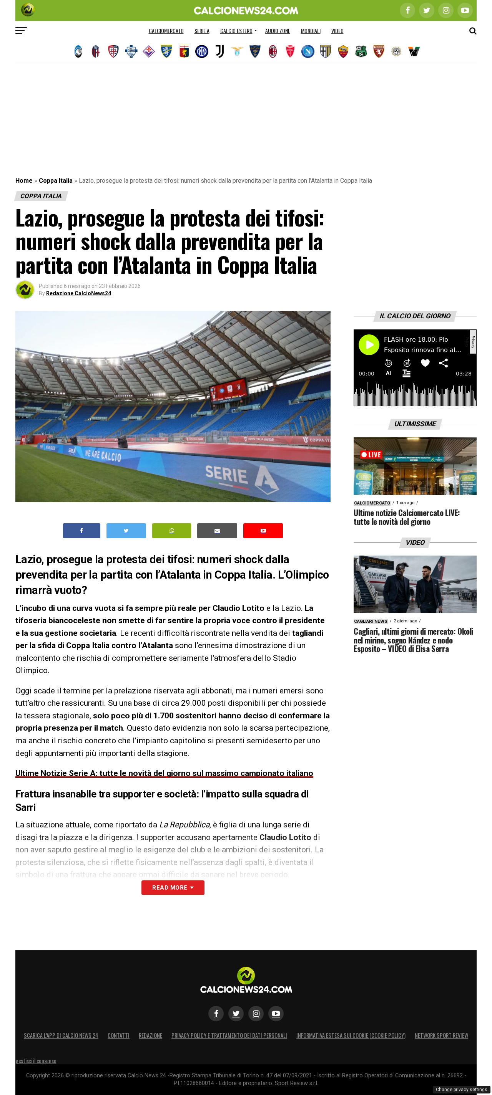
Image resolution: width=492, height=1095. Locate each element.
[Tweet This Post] (126, 530)
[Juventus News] (219, 51)
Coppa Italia (56, 180)
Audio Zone (277, 30)
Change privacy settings (461, 1089)
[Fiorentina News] (149, 51)
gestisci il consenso (35, 1061)
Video (337, 30)
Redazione (150, 1035)
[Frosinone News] (166, 51)
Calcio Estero (236, 30)
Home (24, 180)
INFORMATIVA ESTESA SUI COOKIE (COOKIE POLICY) (351, 1035)
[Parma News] (325, 51)
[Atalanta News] (78, 51)
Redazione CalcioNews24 (78, 293)
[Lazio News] (237, 51)
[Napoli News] (308, 51)
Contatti (119, 1035)
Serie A (201, 30)
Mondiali (311, 30)
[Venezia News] (414, 51)
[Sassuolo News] (361, 51)
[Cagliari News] (113, 51)
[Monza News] (290, 51)
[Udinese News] (396, 51)
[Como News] (131, 51)
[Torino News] (378, 51)
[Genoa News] (184, 51)
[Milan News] (272, 51)
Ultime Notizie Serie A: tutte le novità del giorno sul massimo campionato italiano (164, 773)
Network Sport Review (441, 1035)
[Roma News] (343, 51)
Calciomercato (166, 30)
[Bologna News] (96, 51)
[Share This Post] (171, 530)
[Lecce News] (255, 51)
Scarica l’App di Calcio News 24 (61, 1035)
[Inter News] (202, 51)
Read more (169, 887)
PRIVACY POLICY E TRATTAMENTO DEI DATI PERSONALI (229, 1035)
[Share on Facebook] (82, 530)
